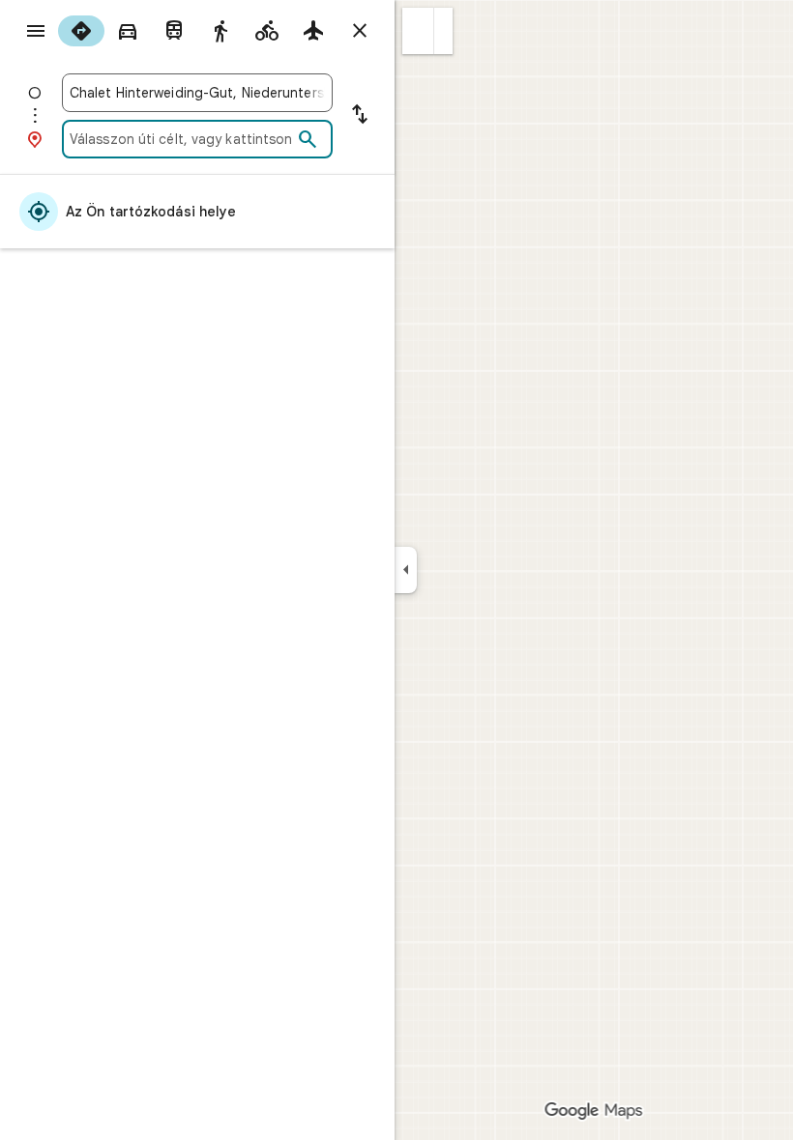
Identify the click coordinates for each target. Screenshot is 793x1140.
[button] (418, 31)
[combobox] (197, 92)
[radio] (81, 31)
